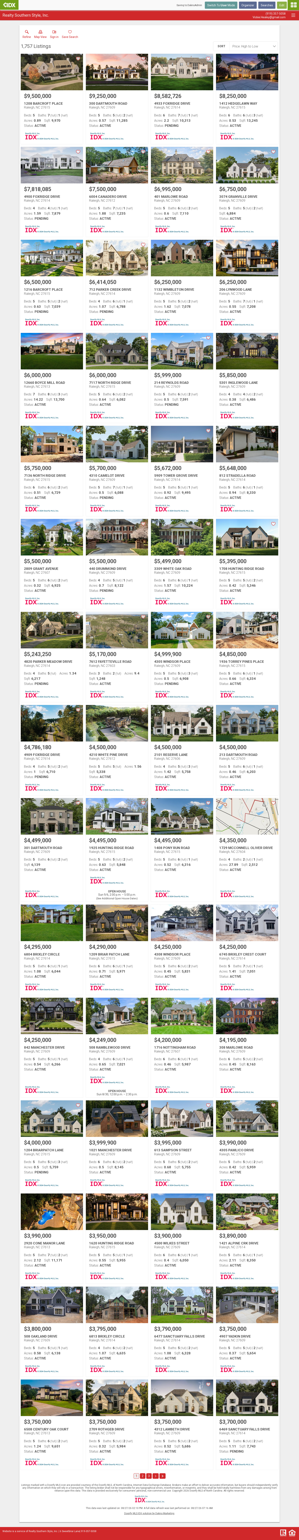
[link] (26, 35)
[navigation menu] (293, 5)
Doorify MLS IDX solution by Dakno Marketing (149, 1513)
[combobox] (252, 46)
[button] (40, 35)
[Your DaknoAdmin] (9, 5)
